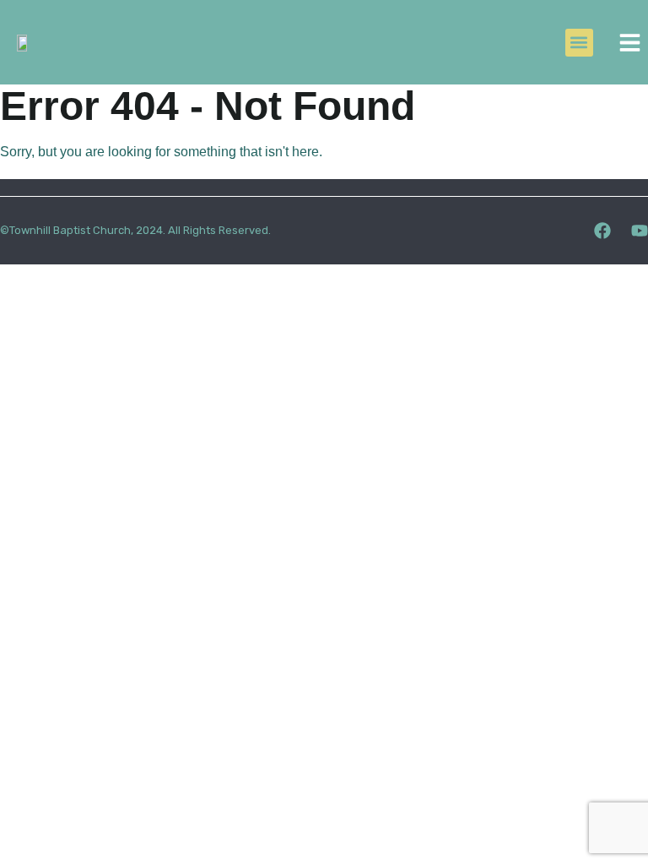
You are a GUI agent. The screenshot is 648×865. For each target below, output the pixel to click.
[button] (579, 43)
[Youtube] (639, 230)
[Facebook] (602, 230)
